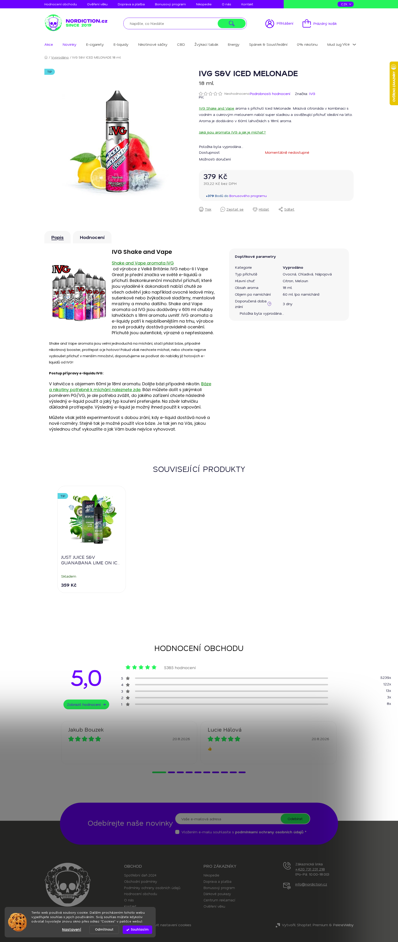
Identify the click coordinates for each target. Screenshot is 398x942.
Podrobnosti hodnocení (270, 93)
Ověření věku (97, 4)
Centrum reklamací (219, 900)
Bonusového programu (248, 195)
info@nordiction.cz (311, 884)
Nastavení (71, 929)
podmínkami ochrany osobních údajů (269, 831)
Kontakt (247, 4)
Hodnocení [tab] (92, 237)
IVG (312, 93)
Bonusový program (170, 4)
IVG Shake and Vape (216, 108)
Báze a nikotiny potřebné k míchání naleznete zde (130, 386)
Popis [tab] (57, 237)
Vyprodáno (293, 267)
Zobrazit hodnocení (84, 704)
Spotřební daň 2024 (140, 875)
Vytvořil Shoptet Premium (305, 924)
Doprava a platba (131, 4)
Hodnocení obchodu (60, 4)
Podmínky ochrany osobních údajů (152, 887)
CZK (345, 4)
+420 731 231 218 (310, 869)
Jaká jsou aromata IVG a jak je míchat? (232, 132)
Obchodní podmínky (140, 881)
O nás (226, 4)
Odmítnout (104, 929)
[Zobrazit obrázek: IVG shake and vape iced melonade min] (117, 141)
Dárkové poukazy (217, 893)
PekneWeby (343, 924)
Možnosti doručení (215, 159)
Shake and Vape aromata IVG (143, 263)
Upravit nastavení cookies (169, 924)
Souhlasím (139, 929)
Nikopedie (204, 4)
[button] (159, 772)
